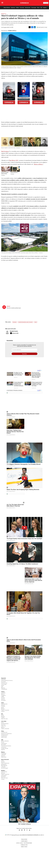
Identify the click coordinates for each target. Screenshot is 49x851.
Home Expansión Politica (7, 680)
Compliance (24, 841)
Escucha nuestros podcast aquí (14, 308)
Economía (22, 7)
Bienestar (3, 776)
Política (17, 7)
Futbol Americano (5, 763)
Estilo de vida (4, 718)
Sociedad (3, 700)
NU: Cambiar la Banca (24, 824)
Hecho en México (38, 164)
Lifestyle (3, 766)
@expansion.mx (24, 830)
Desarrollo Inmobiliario (6, 733)
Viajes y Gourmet (5, 710)
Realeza (3, 705)
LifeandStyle (4, 689)
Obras (38, 7)
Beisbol (3, 761)
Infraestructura (4, 734)
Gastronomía (4, 771)
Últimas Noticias (7, 7)
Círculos (3, 706)
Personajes (3, 775)
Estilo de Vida (4, 777)
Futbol (2, 760)
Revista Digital (46, 2)
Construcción (4, 732)
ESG (41, 7)
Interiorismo (4, 737)
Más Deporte (4, 765)
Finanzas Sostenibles (6, 745)
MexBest (3, 770)
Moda (2, 707)
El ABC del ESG (4, 748)
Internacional (27, 7)
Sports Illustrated (5, 759)
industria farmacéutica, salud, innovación (25, 322)
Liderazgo (3, 754)
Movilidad (3, 744)
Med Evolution (5, 151)
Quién (2, 702)
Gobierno (3, 692)
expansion (30, 830)
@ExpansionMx (15, 333)
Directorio (24, 846)
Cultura (3, 711)
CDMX (2, 696)
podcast (8, 306)
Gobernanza (4, 743)
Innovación (3, 747)
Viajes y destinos (5, 774)
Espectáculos (4, 703)
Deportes (3, 724)
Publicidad (24, 839)
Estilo (2, 722)
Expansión (3, 678)
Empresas (13, 7)
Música (2, 727)
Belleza (3, 708)
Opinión (3, 699)
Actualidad (3, 753)
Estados (3, 697)
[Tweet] (30, 27)
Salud (36, 322)
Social (2, 742)
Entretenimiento (5, 723)
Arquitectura (4, 736)
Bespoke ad (3, 13)
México (3, 694)
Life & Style (3, 721)
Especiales (3, 757)
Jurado (2, 779)
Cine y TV (3, 726)
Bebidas (3, 773)
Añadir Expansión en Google (42, 27)
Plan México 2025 (13, 160)
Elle (2, 713)
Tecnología (33, 7)
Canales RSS (24, 844)
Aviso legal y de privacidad (24, 843)
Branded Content (14, 331)
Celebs (3, 717)
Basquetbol (4, 764)
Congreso (3, 695)
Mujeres (45, 7)
